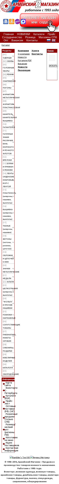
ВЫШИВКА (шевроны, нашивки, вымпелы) (8, 212)
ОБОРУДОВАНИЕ (8, 372)
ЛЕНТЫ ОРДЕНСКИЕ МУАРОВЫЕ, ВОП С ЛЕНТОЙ (8, 179)
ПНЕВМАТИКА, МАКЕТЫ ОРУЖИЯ (8, 336)
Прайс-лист (9, 402)
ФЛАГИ (8, 282)
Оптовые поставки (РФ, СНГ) (10, 409)
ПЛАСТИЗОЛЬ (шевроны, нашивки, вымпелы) (8, 196)
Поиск (50, 51)
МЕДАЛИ (7, 277)
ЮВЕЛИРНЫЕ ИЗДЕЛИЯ (8, 357)
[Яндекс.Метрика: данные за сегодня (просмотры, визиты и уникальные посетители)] (39, 457)
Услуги (35, 50)
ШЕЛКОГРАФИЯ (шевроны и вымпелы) (8, 290)
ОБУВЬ (8, 61)
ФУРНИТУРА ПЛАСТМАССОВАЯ (8, 104)
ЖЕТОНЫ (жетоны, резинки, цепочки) (7, 242)
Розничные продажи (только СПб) (11, 418)
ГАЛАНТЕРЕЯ (8, 125)
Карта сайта (8, 384)
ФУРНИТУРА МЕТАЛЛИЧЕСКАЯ (8, 94)
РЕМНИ (8, 74)
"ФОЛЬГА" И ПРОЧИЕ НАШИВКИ (8, 303)
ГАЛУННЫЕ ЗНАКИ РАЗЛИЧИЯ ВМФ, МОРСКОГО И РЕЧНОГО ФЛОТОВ (8, 142)
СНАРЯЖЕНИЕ (8, 79)
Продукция (24, 70)
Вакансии (22, 63)
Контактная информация (11, 449)
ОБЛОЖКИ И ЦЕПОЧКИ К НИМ (8, 257)
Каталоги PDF (25, 60)
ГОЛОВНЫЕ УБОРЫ (8, 67)
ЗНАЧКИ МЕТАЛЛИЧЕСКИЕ (8, 268)
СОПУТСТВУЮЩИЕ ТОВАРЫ (8, 324)
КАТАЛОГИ (8, 366)
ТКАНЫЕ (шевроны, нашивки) (8, 227)
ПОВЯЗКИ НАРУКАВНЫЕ (8, 314)
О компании (24, 54)
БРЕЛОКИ (7, 158)
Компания (23, 50)
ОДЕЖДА (7, 56)
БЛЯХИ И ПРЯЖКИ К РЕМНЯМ (8, 166)
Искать (53, 66)
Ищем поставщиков (12, 444)
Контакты (37, 54)
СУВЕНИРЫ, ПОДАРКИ (8, 347)
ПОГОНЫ (7, 86)
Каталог (6, 45)
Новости (22, 57)
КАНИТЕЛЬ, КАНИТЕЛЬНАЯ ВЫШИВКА (8, 116)
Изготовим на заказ (11, 438)
